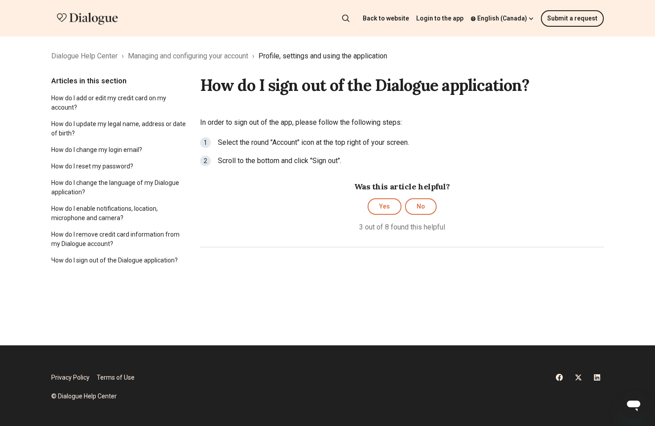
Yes (384, 206)
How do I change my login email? (96, 149)
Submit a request (572, 18)
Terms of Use (116, 377)
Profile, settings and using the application (322, 56)
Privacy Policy (70, 377)
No (421, 206)
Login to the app (439, 18)
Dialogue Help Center (84, 56)
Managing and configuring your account (188, 56)
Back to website (386, 18)
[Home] (87, 18)
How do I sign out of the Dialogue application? (114, 260)
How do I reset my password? (92, 166)
